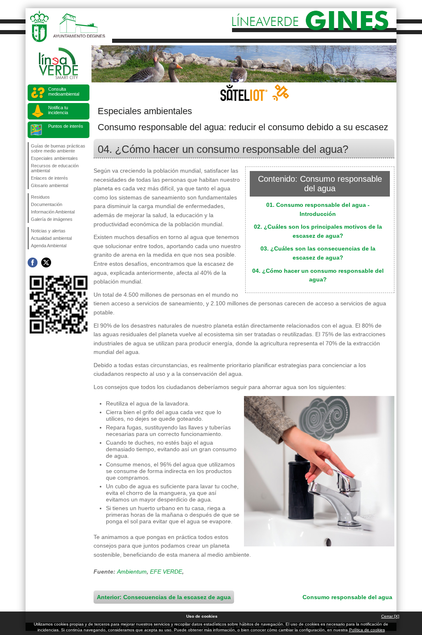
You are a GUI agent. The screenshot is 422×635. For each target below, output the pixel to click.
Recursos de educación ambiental (55, 168)
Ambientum (132, 571)
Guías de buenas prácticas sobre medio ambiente (58, 148)
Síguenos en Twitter (46, 262)
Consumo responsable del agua (347, 597)
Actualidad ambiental (51, 238)
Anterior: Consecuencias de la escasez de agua (164, 597)
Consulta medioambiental (63, 91)
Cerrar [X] (390, 616)
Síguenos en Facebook (33, 262)
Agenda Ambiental (48, 245)
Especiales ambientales (54, 158)
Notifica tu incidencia (58, 110)
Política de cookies (367, 630)
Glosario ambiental (49, 185)
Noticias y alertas (48, 230)
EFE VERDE (166, 571)
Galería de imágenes (52, 219)
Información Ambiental (53, 211)
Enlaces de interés (49, 178)
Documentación (46, 204)
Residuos (40, 196)
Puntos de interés (65, 126)
